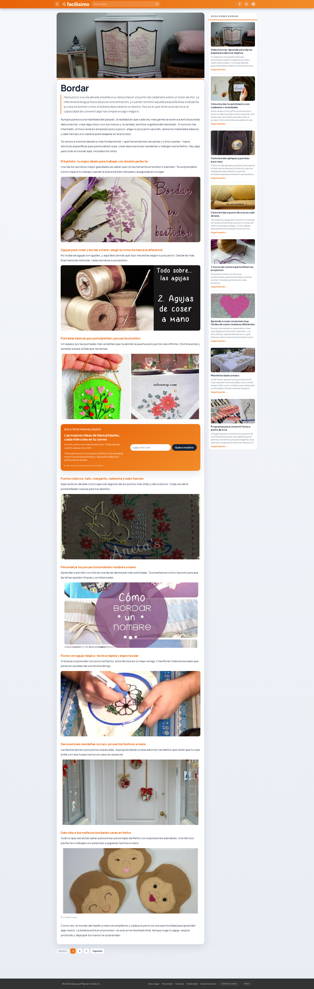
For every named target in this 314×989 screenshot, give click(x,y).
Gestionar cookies (229, 984)
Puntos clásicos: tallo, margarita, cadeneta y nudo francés (102, 478)
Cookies (179, 983)
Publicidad (192, 983)
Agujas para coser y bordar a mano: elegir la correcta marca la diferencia (111, 250)
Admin (247, 984)
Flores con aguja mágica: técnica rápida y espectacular (99, 656)
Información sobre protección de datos (84, 465)
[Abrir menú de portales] (57, 4)
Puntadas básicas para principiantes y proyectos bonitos (100, 338)
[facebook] (239, 4)
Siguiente (97, 951)
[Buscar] (157, 4)
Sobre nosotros (208, 983)
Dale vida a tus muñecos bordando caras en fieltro (96, 832)
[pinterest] (253, 4)
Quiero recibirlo (184, 447)
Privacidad (167, 983)
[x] (246, 4)
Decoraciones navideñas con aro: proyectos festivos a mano (103, 744)
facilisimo (78, 4)
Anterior (63, 951)
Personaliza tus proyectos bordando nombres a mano (98, 567)
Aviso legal (153, 983)
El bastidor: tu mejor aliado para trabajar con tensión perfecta (104, 161)
